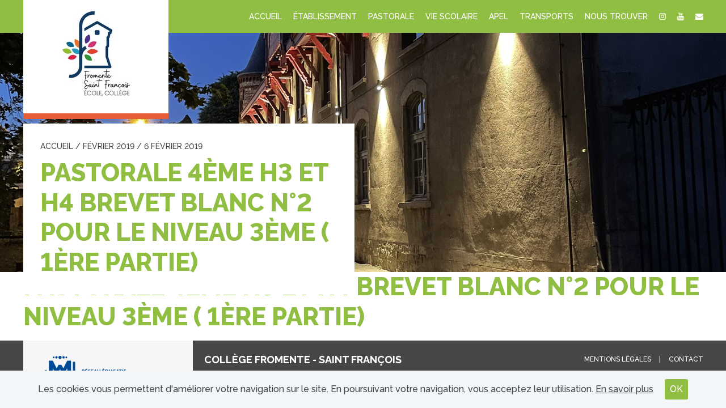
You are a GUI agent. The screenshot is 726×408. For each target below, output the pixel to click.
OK (676, 389)
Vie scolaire (451, 16)
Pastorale (391, 16)
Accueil (265, 16)
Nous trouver (616, 16)
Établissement (325, 16)
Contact (686, 359)
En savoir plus (624, 389)
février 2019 (108, 146)
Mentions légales (617, 359)
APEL (498, 16)
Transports (546, 16)
